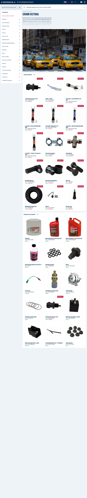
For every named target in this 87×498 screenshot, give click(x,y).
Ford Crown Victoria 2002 (27, 11)
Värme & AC (4, 77)
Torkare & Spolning (6, 70)
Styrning (4, 63)
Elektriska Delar (5, 39)
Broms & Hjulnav (5, 22)
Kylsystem (4, 49)
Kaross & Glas (5, 46)
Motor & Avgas (5, 56)
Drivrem (4, 32)
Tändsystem (5, 73)
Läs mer (54, 69)
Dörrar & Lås (5, 36)
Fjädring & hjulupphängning (8, 43)
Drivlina (3, 29)
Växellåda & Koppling (7, 80)
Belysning (4, 19)
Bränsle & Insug (5, 26)
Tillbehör (4, 66)
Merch (3, 53)
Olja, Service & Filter (6, 60)
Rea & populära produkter (8, 15)
